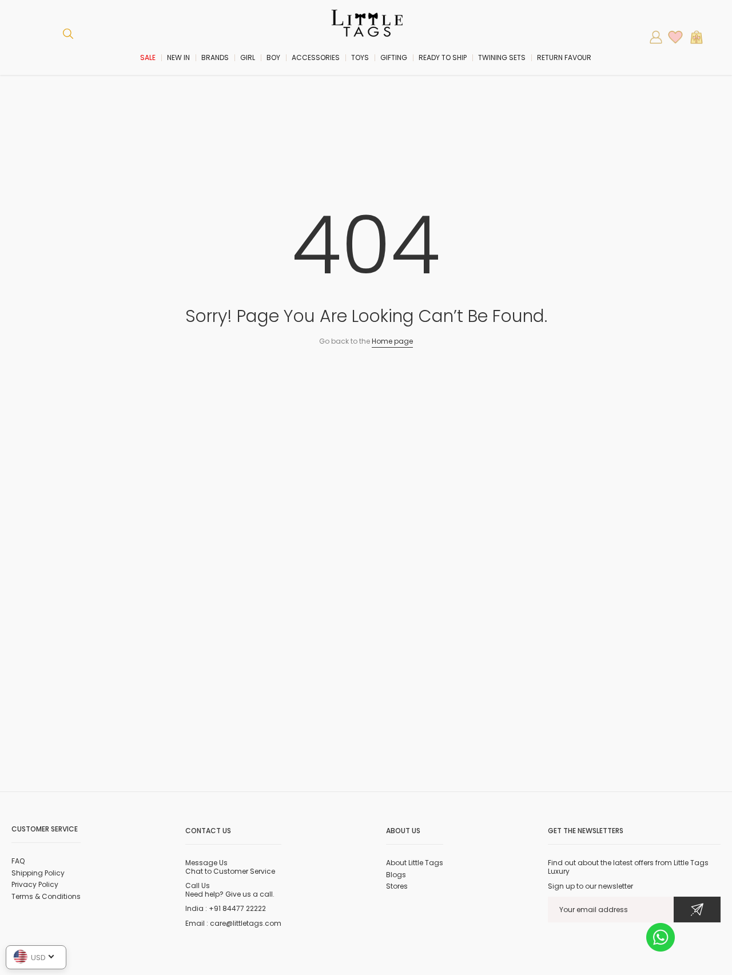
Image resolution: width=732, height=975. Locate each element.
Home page (392, 341)
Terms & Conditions (46, 896)
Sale (148, 57)
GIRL (247, 57)
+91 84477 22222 (237, 908)
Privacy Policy (34, 884)
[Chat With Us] (660, 936)
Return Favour (564, 57)
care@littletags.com (245, 923)
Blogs (396, 875)
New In (178, 57)
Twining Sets (502, 57)
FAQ (18, 861)
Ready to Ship (443, 57)
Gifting (393, 57)
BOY (273, 57)
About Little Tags (414, 862)
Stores (397, 886)
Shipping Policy (38, 873)
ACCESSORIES (316, 57)
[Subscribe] (697, 909)
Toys (360, 57)
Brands (215, 57)
